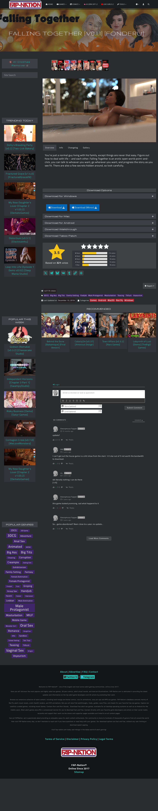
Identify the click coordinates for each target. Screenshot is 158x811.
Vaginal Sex (15, 650)
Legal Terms (106, 739)
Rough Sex (27, 631)
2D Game (24, 530)
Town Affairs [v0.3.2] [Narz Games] (113, 343)
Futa (17, 586)
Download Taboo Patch (61, 235)
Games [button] (62, 4)
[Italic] (66, 400)
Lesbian (10, 600)
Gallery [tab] (86, 147)
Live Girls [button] (107, 4)
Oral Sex (26, 625)
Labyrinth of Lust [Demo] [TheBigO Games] (142, 344)
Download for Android (59, 222)
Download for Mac (57, 216)
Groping (28, 586)
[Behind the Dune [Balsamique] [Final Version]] (55, 325)
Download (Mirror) (84, 207)
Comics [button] (75, 4)
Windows (129, 300)
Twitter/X (71, 677)
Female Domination (19, 576)
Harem (9, 595)
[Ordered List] (77, 400)
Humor (18, 596)
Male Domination (25, 600)
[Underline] (70, 400)
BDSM (28, 547)
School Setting (14, 640)
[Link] (84, 400)
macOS (111, 300)
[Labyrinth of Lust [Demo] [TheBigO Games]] (142, 325)
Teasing (121, 295)
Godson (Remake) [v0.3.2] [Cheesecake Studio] (20, 350)
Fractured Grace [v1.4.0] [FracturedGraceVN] (20, 175)
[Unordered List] (80, 400)
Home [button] (50, 4)
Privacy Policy (89, 739)
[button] (148, 5)
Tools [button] (122, 4)
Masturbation (110, 295)
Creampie (13, 562)
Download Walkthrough (61, 229)
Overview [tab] (49, 147)
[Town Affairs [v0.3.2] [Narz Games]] (113, 325)
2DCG (14, 530)
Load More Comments (99, 538)
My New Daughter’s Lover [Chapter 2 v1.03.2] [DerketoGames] (20, 208)
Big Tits (61, 295)
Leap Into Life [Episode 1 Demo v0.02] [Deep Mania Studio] (19, 270)
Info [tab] (61, 147)
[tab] (99, 196)
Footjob (83, 295)
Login (57, 384)
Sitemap (79, 772)
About (63, 672)
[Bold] (63, 400)
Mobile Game (19, 620)
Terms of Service (54, 739)
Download (56, 207)
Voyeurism (137, 295)
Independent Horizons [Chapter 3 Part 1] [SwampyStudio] (20, 382)
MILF (30, 615)
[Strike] (73, 400)
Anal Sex (19, 541)
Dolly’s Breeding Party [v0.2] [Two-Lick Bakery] (20, 146)
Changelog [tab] (73, 147)
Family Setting (73, 295)
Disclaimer (72, 739)
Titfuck (129, 295)
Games (93, 300)
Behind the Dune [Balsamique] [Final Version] (55, 344)
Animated (15, 546)
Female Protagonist (19, 581)
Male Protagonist (95, 295)
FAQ (84, 672)
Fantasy (29, 572)
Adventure (25, 536)
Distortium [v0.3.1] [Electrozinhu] (20, 239)
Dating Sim (27, 562)
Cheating (11, 557)
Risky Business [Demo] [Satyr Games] (20, 412)
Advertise (74, 672)
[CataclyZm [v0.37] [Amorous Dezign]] (84, 325)
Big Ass (53, 295)
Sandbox (23, 635)
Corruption (25, 557)
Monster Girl (11, 626)
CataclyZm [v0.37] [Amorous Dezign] (84, 343)
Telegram (88, 677)
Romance (13, 631)
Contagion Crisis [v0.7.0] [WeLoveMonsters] (20, 441)
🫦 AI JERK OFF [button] (90, 4)
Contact (93, 672)
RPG (13, 636)
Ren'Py (119, 300)
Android (102, 300)
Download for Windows (61, 196)
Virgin (30, 651)
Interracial (29, 596)
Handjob (26, 591)
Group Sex (12, 591)
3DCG (46, 295)
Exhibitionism (19, 567)
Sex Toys (26, 640)
